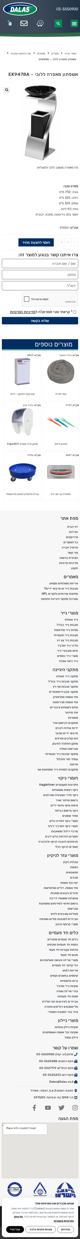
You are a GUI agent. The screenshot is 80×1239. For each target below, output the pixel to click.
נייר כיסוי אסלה (68, 661)
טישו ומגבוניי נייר (67, 650)
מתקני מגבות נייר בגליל (63, 681)
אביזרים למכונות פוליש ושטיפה (58, 919)
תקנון (74, 568)
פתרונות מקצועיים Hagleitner (58, 784)
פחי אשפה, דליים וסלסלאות (61, 888)
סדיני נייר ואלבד (67, 645)
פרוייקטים (72, 537)
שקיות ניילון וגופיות (66, 1027)
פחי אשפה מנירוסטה (65, 702)
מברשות (73, 908)
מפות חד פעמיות (67, 996)
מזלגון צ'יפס (61, 444)
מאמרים (71, 576)
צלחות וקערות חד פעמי (63, 949)
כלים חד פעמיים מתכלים (62, 939)
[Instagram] (75, 1108)
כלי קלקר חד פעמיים (65, 965)
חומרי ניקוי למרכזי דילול (63, 826)
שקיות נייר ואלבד (67, 986)
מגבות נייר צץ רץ (67, 640)
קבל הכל (15, 1229)
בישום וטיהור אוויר (67, 800)
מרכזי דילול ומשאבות (64, 831)
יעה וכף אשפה (69, 882)
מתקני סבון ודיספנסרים (63, 692)
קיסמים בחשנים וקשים (64, 975)
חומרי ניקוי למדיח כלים (63, 821)
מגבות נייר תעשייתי (66, 635)
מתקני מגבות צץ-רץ (65, 686)
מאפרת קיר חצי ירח (61, 494)
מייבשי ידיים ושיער (66, 733)
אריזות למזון (70, 970)
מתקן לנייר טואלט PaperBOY (22, 444)
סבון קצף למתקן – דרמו (22, 394)
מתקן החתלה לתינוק (65, 743)
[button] (74, 23)
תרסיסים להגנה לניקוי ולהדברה (58, 841)
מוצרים (55, 53)
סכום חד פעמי (69, 955)
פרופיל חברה (70, 547)
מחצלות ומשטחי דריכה (63, 898)
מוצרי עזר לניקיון (62, 855)
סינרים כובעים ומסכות (64, 893)
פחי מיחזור (71, 712)
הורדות (73, 532)
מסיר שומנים (70, 815)
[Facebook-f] (34, 1108)
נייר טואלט (71, 619)
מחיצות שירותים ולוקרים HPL (60, 593)
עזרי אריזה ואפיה (67, 991)
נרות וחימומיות (69, 981)
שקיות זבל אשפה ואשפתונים (60, 1032)
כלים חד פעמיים (63, 932)
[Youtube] (48, 1108)
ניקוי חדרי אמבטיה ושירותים (60, 795)
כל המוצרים (70, 542)
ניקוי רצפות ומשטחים (65, 790)
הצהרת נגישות (69, 558)
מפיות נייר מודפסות (66, 630)
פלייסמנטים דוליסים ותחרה (61, 1006)
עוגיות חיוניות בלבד (41, 1229)
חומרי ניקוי (68, 778)
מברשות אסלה (69, 749)
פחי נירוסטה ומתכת (21, 53)
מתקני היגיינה (65, 669)
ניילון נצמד (71, 1037)
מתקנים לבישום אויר (65, 723)
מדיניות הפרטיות (23, 312)
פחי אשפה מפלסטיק (65, 697)
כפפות (74, 867)
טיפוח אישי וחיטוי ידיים (64, 805)
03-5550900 (67, 9)
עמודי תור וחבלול (67, 759)
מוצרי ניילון (68, 1020)
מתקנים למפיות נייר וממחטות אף (58, 769)
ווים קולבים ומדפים (66, 738)
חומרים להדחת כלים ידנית (61, 836)
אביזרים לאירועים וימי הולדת (60, 1001)
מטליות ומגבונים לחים (64, 914)
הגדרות (65, 1229)
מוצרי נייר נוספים (67, 656)
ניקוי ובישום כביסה (66, 810)
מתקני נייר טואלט (67, 676)
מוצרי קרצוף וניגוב (66, 924)
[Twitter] (61, 1108)
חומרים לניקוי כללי (66, 847)
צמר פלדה (60, 394)
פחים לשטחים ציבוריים (64, 707)
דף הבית (72, 526)
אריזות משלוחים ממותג (63, 583)
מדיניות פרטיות (68, 563)
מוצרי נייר (69, 613)
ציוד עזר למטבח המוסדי (63, 1012)
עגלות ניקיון (70, 862)
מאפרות (41, 53)
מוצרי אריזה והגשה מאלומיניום (59, 960)
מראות (74, 764)
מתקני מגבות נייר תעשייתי (61, 754)
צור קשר (72, 552)
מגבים (74, 877)
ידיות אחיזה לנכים (66, 728)
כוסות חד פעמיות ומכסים (62, 944)
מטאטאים (72, 872)
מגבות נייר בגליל (67, 625)
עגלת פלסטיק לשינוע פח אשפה (22, 494)
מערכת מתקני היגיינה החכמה (59, 599)
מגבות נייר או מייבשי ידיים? (61, 588)
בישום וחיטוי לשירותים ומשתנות (58, 903)
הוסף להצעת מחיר (36, 242)
